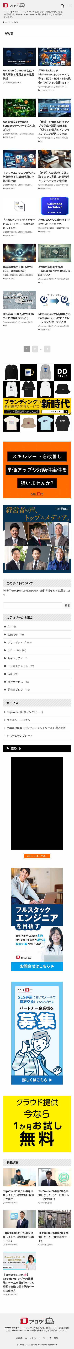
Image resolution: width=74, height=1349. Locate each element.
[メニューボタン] (69, 6)
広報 (13, 674)
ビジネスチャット (21, 666)
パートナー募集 (50, 1338)
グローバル (17, 650)
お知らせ (16, 634)
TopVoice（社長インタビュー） (25, 712)
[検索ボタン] (62, 6)
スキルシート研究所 (18, 720)
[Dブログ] (30, 5)
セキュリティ (18, 658)
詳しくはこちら (37, 855)
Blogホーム (21, 1338)
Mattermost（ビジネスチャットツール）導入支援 (36, 727)
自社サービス (18, 681)
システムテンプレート (20, 735)
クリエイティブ (20, 642)
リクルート (34, 1338)
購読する (16, 748)
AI (12, 626)
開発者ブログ (19, 689)
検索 (67, 605)
